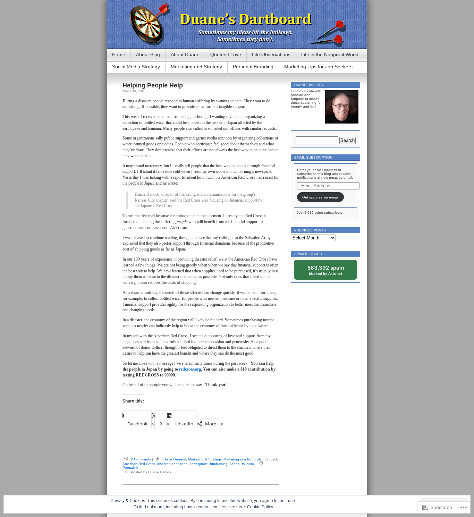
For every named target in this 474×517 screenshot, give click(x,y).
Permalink (130, 467)
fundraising (219, 464)
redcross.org (190, 369)
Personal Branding (253, 66)
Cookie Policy (260, 507)
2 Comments (141, 459)
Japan (235, 464)
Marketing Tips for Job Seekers (318, 66)
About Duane (185, 54)
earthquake (198, 464)
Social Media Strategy (136, 66)
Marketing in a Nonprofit (242, 459)
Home (118, 54)
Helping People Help (152, 85)
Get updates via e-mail (320, 197)
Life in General (174, 459)
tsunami (248, 464)
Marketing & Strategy (204, 459)
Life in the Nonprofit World (329, 54)
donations (179, 464)
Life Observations (271, 54)
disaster (163, 464)
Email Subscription (313, 157)
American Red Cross (138, 464)
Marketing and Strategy (196, 66)
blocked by (330, 272)
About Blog (148, 54)
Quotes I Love (225, 54)
